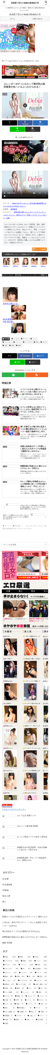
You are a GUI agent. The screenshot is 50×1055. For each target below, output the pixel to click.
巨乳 (37, 342)
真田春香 (13, 209)
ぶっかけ (16, 339)
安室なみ (15, 266)
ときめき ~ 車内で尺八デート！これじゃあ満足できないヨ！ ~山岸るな (24, 924)
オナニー (25, 339)
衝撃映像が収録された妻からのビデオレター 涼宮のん (24, 937)
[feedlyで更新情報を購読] (13, 374)
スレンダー (8, 342)
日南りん (43, 266)
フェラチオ (28, 342)
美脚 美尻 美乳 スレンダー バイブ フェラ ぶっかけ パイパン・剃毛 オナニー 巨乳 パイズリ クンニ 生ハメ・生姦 (25, 215)
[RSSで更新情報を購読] (36, 374)
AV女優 (7, 339)
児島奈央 (24, 266)
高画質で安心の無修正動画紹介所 (25, 3)
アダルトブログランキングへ (14, 809)
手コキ (45, 342)
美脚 (19, 345)
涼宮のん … (6, 266)
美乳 (6, 345)
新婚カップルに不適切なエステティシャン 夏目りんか (24, 917)
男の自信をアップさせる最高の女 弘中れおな (21, 931)
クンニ (34, 339)
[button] (32, 129)
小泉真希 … (34, 266)
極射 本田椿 (7, 943)
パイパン (18, 342)
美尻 (12, 345)
